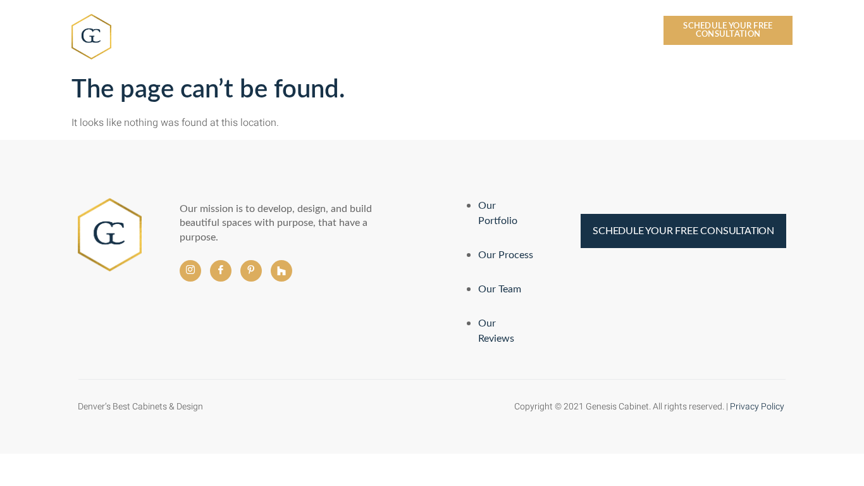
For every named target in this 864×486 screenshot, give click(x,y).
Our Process (434, 32)
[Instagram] (190, 271)
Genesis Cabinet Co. (165, 31)
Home (269, 32)
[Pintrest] (251, 271)
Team (377, 32)
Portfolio (503, 32)
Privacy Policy (758, 406)
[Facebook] (220, 271)
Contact (619, 32)
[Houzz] (281, 271)
